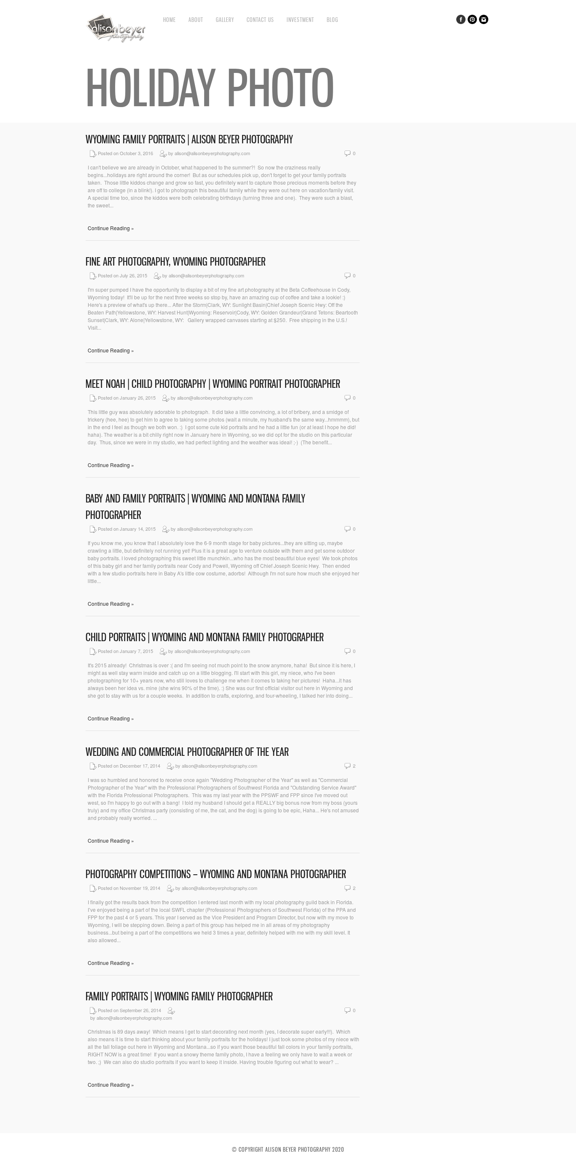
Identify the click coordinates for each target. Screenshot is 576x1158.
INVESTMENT (300, 19)
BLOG (332, 19)
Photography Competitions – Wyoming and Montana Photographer (216, 874)
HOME (169, 19)
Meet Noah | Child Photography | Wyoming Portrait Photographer (213, 383)
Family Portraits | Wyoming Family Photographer (179, 996)
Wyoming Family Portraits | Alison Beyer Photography (189, 139)
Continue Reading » (111, 227)
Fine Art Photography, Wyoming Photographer (175, 261)
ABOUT (195, 19)
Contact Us (260, 19)
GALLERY (225, 19)
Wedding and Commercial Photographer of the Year (187, 751)
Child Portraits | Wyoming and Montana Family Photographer (204, 637)
